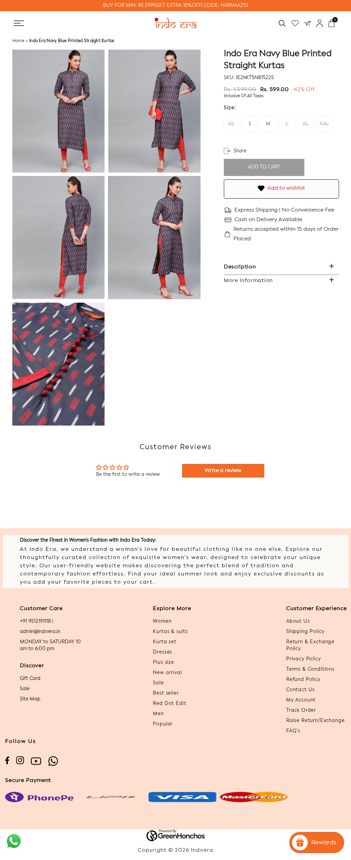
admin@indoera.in (40, 631)
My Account (301, 700)
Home (18, 41)
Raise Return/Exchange (315, 720)
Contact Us (300, 689)
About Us (298, 621)
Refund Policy (303, 679)
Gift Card (30, 678)
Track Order (301, 710)
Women (162, 621)
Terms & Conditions (310, 669)
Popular (163, 724)
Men (158, 713)
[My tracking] (307, 23)
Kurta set (165, 642)
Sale (24, 688)
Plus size (163, 662)
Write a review (223, 470)
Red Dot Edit (169, 703)
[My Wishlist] (295, 23)
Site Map (30, 699)
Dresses (162, 652)
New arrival (167, 672)
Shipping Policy (305, 631)
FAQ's (293, 731)
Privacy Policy (303, 659)
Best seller (166, 693)
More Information (248, 280)
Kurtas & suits (170, 631)
